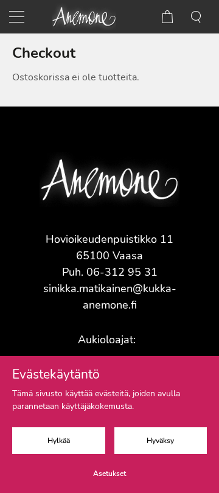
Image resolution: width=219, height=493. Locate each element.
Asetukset (109, 473)
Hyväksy (160, 441)
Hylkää (58, 441)
